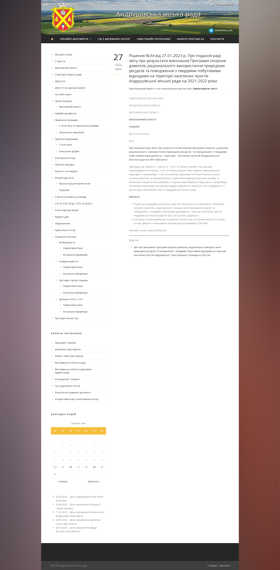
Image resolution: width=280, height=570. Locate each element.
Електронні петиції (65, 157)
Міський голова (63, 54)
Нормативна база (73, 248)
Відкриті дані (62, 216)
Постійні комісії (63, 94)
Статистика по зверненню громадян (79, 125)
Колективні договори (66, 210)
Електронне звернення (71, 132)
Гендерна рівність (69, 261)
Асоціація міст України (67, 379)
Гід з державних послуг (114, 38)
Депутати (60, 81)
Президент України (65, 342)
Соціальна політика (65, 236)
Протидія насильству (66, 318)
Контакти (217, 38)
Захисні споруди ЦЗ (190, 38)
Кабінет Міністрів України (69, 356)
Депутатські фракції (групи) (70, 87)
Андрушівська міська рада (158, 13)
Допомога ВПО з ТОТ (71, 299)
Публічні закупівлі (64, 164)
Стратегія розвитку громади (70, 196)
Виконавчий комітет (66, 67)
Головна (212, 565)
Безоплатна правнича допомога (73, 392)
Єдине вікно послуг (65, 230)
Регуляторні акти (64, 177)
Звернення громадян (66, 120)
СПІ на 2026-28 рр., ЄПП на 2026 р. (73, 203)
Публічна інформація (66, 139)
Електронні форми (69, 151)
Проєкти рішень (63, 101)
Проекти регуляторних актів (74, 183)
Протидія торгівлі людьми (73, 280)
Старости (60, 61)
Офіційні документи (74, 38)
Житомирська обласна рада (70, 362)
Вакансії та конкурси (66, 171)
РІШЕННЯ (64, 190)
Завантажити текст (205, 88)
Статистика (65, 144)
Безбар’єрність (67, 242)
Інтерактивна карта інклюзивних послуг (77, 399)
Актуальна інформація (75, 254)
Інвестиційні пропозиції (153, 38)
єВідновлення (62, 223)
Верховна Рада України (68, 349)
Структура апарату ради (68, 74)
